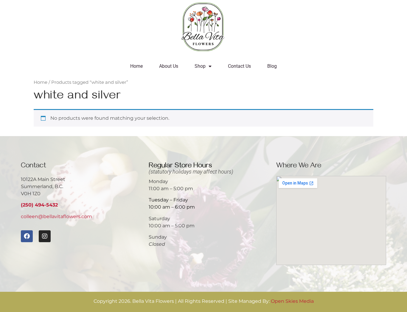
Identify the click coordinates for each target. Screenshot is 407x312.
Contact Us (239, 66)
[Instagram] (45, 236)
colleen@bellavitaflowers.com (56, 216)
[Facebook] (27, 236)
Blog (272, 66)
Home (136, 66)
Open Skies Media (292, 301)
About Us (168, 66)
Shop (200, 66)
